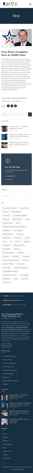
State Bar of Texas (8, 263)
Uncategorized (13, 47)
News (4, 448)
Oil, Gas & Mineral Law (9, 356)
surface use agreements (20, 267)
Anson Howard (25, 208)
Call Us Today (6, 345)
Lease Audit (20, 234)
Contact (5, 455)
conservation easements (20, 215)
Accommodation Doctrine (10, 208)
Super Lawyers (21, 263)
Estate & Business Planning (10, 380)
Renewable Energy (8, 373)
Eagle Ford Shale (17, 219)
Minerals (27, 237)
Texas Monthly (24, 275)
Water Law (6, 377)
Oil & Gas (17, 241)
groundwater (6, 230)
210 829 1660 (11, 176)
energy (27, 219)
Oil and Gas (27, 241)
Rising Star (6, 256)
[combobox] (16, 196)
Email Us (10, 179)
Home (5, 434)
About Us (5, 437)
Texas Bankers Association (10, 271)
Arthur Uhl (5, 211)
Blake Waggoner (16, 211)
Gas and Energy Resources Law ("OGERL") (14, 98)
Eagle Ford (6, 219)
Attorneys (5, 441)
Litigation (5, 384)
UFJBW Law (24, 278)
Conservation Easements (10, 370)
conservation (6, 215)
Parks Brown (6, 245)
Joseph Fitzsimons (8, 234)
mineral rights (17, 237)
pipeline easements (19, 245)
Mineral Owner (6, 237)
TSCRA (16, 278)
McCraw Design (18, 469)
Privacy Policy (7, 458)
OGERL (5, 241)
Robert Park (15, 256)
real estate (20, 252)
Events (18, 223)
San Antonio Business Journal (11, 260)
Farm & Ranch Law (8, 366)
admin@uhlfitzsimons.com (15, 300)
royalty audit (26, 256)
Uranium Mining (7, 359)
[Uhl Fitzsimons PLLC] (9, 4)
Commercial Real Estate (10, 363)
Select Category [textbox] (6, 195)
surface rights (6, 267)
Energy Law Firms (7, 223)
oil (11, 241)
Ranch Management (8, 252)
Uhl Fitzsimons (16, 101)
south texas (25, 260)
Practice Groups (7, 444)
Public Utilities (6, 249)
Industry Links (7, 451)
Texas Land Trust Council (9, 275)
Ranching (16, 249)
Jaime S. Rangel (18, 230)
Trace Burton (6, 101)
